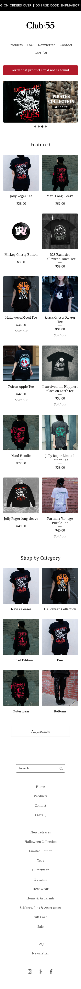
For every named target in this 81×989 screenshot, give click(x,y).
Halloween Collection (41, 842)
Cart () (40, 52)
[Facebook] (51, 971)
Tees (40, 860)
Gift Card (40, 917)
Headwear (41, 889)
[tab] (35, 126)
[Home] (40, 25)
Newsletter (46, 45)
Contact (66, 45)
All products (40, 731)
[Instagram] (30, 971)
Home (40, 787)
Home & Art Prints (40, 898)
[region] (40, 5)
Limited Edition (40, 851)
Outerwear (40, 870)
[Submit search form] (61, 768)
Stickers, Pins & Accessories (40, 908)
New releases (40, 832)
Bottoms (40, 879)
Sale (40, 926)
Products (16, 45)
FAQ (30, 45)
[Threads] (40, 971)
